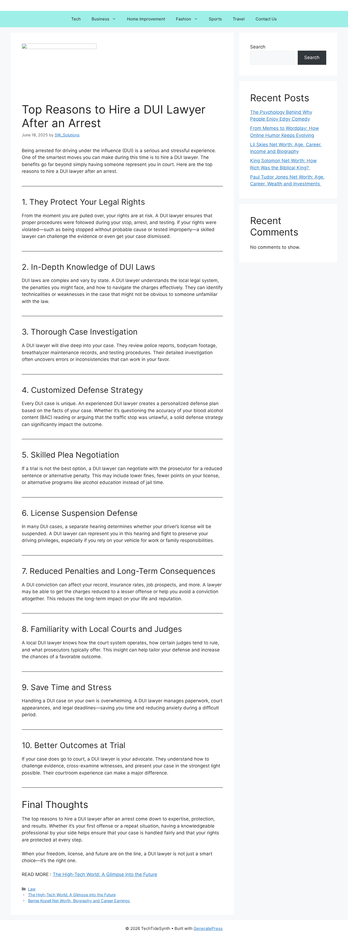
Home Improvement (146, 19)
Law (32, 889)
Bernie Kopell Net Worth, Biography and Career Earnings (79, 900)
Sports (215, 19)
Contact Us (266, 19)
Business (100, 19)
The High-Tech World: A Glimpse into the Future (105, 874)
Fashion (183, 19)
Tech (76, 19)
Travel (239, 19)
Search (257, 47)
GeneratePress (208, 928)
